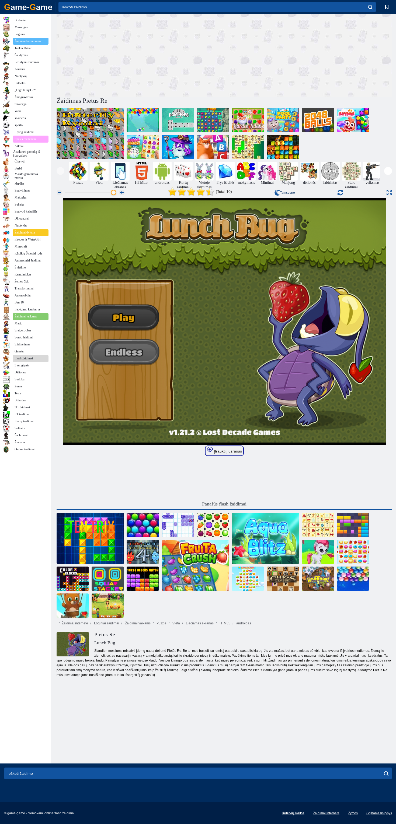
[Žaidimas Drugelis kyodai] (90, 133)
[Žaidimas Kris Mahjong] (248, 147)
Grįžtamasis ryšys (379, 813)
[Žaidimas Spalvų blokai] (73, 579)
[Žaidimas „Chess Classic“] (283, 579)
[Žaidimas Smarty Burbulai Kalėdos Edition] (143, 525)
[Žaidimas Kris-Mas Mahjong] (318, 525)
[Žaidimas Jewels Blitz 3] (213, 120)
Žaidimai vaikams (137, 623)
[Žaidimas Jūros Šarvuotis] (178, 525)
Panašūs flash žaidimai (224, 504)
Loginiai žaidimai (106, 623)
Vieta (176, 623)
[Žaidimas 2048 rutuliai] (318, 120)
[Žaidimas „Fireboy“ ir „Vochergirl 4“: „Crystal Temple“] (143, 552)
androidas (243, 623)
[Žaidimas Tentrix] (90, 538)
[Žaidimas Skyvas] (353, 120)
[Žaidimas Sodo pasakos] (248, 120)
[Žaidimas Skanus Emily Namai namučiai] (108, 605)
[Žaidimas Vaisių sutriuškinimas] (195, 565)
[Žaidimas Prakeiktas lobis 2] (318, 579)
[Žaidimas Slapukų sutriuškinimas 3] (248, 579)
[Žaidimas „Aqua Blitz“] (265, 538)
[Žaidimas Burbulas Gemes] (318, 552)
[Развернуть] (389, 192)
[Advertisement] (140, 54)
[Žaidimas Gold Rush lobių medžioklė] (283, 147)
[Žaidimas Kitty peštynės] (213, 147)
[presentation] (60, 171)
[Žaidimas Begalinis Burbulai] (353, 579)
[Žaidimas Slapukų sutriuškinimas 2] (353, 552)
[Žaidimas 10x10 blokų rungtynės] (143, 579)
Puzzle (161, 623)
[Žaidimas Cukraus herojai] (143, 147)
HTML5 (224, 623)
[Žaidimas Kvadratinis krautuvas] (108, 579)
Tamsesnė (287, 192)
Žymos (353, 813)
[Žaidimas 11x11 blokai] (353, 525)
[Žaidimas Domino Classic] (178, 120)
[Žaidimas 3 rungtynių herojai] (178, 147)
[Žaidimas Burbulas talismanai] (143, 120)
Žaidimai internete (75, 623)
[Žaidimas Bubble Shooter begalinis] (73, 605)
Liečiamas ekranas (199, 623)
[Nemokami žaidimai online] (28, 7)
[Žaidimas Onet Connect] (213, 525)
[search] (370, 7)
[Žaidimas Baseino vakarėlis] (283, 120)
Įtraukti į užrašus (227, 451)
